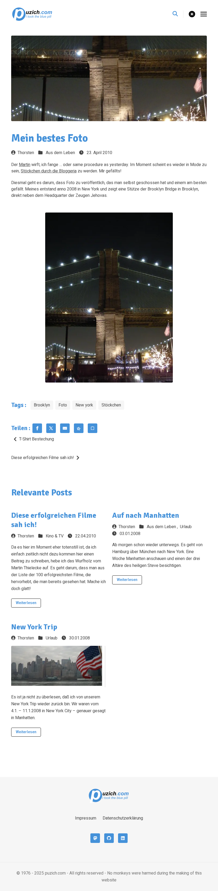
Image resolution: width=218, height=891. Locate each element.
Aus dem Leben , (163, 527)
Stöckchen (111, 405)
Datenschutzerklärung (123, 818)
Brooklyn (42, 405)
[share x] (51, 428)
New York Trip (34, 626)
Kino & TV (55, 536)
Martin (24, 165)
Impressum (85, 818)
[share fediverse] (78, 428)
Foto (62, 405)
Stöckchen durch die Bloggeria (49, 171)
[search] (178, 14)
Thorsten (26, 153)
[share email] (65, 428)
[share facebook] (37, 428)
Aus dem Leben (60, 153)
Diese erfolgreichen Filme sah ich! (42, 458)
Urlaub (186, 527)
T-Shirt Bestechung (36, 439)
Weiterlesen (26, 603)
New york (84, 405)
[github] (109, 838)
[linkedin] (123, 838)
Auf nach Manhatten (145, 515)
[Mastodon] (95, 838)
